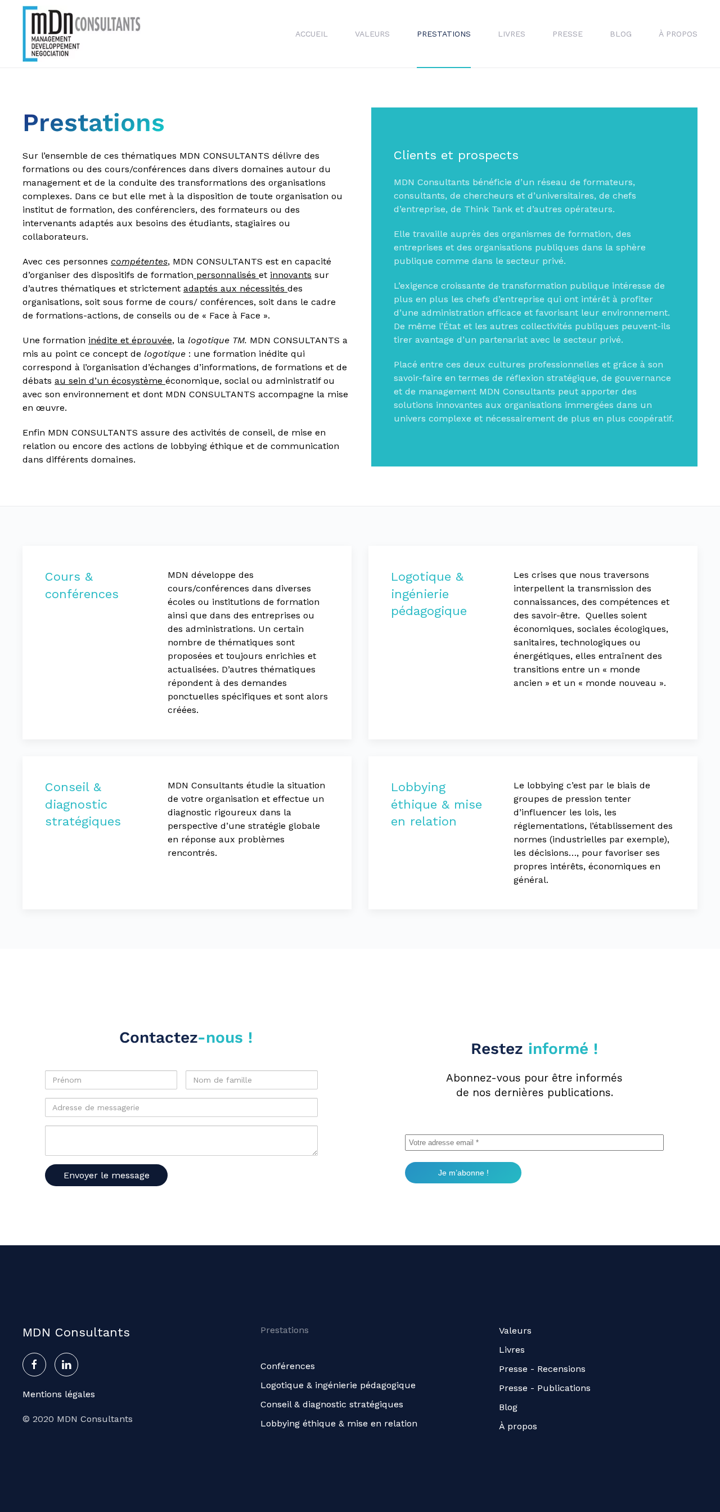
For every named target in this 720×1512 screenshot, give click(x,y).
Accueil (311, 33)
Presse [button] (567, 33)
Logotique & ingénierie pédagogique (338, 1385)
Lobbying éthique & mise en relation (338, 1423)
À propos (678, 33)
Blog (621, 33)
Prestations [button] (444, 33)
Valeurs (372, 33)
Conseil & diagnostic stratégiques (331, 1404)
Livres (511, 33)
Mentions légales (58, 1394)
